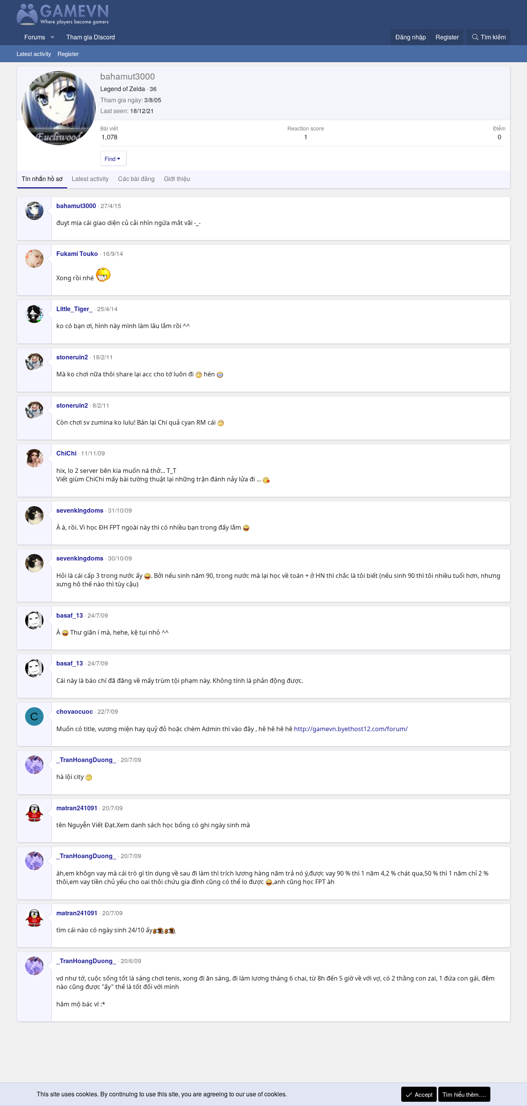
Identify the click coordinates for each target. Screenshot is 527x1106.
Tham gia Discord (90, 36)
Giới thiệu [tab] (177, 178)
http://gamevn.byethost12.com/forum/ (351, 729)
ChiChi (66, 453)
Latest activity (34, 53)
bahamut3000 (76, 205)
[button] (52, 37)
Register (68, 53)
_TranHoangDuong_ (86, 759)
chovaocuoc (74, 711)
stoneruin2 (72, 356)
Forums (34, 36)
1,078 (109, 136)
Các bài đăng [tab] (136, 178)
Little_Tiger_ (74, 308)
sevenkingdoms (79, 510)
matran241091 (77, 807)
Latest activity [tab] (90, 178)
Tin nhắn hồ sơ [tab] (42, 178)
